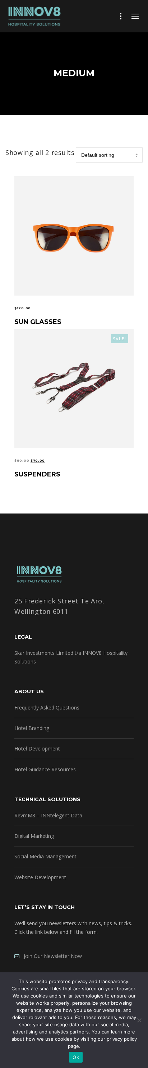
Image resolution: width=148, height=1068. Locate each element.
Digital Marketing (34, 835)
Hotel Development (37, 748)
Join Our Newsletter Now (50, 956)
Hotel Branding (31, 728)
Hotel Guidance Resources (45, 769)
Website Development (40, 877)
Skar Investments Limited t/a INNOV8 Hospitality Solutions (71, 657)
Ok (76, 1057)
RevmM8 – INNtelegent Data (48, 815)
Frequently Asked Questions (46, 707)
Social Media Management (45, 856)
